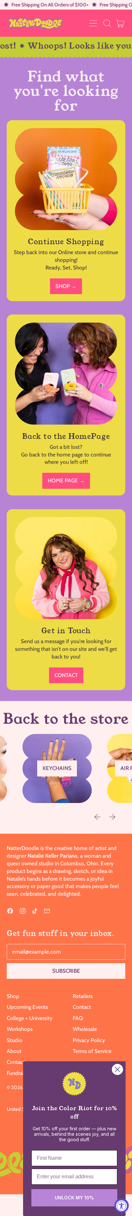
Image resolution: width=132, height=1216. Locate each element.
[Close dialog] (117, 1069)
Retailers (83, 996)
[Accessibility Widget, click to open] (121, 1205)
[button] (107, 23)
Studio (14, 1040)
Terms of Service (92, 1051)
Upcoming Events (27, 1007)
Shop (13, 996)
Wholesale (85, 1029)
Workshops (20, 1029)
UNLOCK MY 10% (74, 1197)
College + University (30, 1018)
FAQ (78, 1018)
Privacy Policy (89, 1040)
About (14, 1051)
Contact (16, 1062)
